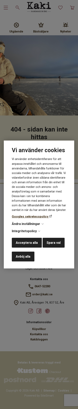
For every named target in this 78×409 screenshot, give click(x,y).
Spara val (54, 243)
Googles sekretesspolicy (30, 216)
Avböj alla (23, 256)
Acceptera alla (27, 243)
